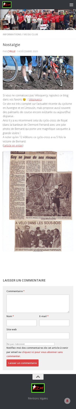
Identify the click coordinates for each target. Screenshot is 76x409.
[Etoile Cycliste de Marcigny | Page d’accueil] (8, 4)
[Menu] (71, 4)
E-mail (44, 316)
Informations (12, 34)
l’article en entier (13, 145)
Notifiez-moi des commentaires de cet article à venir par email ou (37, 352)
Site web (11, 329)
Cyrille (11, 51)
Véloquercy (35, 99)
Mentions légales (38, 398)
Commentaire (15, 291)
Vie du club (30, 34)
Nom (10, 316)
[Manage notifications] (67, 401)
